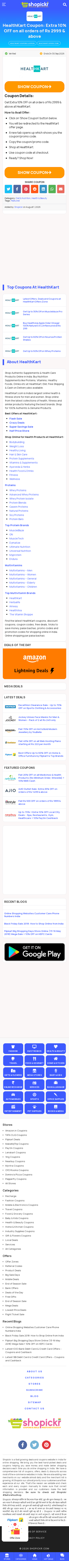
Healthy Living (17, 450)
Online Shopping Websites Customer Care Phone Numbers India (31, 915)
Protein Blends (17, 502)
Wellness (14, 479)
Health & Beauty (39, 198)
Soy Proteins (16, 515)
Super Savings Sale (21, 426)
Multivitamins (13, 565)
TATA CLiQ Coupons (16, 1135)
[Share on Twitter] (8, 189)
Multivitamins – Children (23, 586)
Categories (34, 1377)
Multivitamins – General (22, 578)
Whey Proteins (17, 490)
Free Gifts (10, 1296)
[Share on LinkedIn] (43, 189)
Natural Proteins (18, 510)
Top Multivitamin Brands (20, 593)
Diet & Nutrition (23, 198)
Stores (34, 1383)
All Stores (10, 1183)
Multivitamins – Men (20, 570)
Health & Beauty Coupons (19, 1222)
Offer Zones (11, 1261)
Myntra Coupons (14, 1165)
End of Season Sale (15, 1283)
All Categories (13, 1248)
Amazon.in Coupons (16, 1130)
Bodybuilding (16, 442)
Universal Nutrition (20, 550)
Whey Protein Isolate (21, 498)
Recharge (10, 1196)
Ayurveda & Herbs (19, 466)
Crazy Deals (16, 422)
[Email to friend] (60, 189)
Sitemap (34, 1402)
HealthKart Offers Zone (49, 43)
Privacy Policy (34, 1537)
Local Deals (11, 1240)
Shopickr (18, 207)
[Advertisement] (34, 248)
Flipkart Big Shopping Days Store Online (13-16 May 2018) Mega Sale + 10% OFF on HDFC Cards (32, 932)
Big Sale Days (12, 1274)
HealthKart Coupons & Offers (22, 43)
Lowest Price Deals (15, 1310)
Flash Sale (15, 418)
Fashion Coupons (14, 1200)
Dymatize (14, 542)
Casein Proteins (18, 506)
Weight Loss (16, 446)
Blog (34, 1396)
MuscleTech (16, 538)
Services (10, 1244)
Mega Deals (11, 1305)
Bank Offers (11, 1288)
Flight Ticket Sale (14, 1314)
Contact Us (34, 1408)
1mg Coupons (12, 1156)
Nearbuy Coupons (15, 1161)
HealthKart (15, 598)
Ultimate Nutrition (19, 546)
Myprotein (15, 555)
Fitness (13, 475)
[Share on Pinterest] (26, 189)
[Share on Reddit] (34, 189)
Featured (15, 200)
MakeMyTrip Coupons (16, 1143)
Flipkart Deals (12, 1139)
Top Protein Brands (17, 525)
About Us (34, 1371)
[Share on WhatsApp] (52, 189)
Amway (13, 606)
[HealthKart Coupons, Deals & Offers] (34, 16)
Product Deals (13, 1270)
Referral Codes (13, 1266)
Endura (13, 559)
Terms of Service (34, 1531)
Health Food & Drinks (21, 470)
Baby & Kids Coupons (16, 1218)
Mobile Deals (12, 1279)
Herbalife (14, 602)
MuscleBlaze (16, 530)
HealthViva (15, 610)
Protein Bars (16, 519)
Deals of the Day (14, 1292)
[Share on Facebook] (17, 189)
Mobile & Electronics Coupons (21, 1204)
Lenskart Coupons (15, 1152)
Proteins (10, 485)
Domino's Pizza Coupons (18, 1174)
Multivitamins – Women (22, 574)
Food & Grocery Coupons (19, 1213)
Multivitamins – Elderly (22, 582)
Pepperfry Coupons (15, 1179)
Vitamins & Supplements (23, 462)
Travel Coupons (13, 1209)
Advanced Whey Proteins (24, 494)
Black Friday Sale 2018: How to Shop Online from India (34, 923)
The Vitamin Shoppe (21, 614)
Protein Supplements (21, 458)
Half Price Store (19, 430)
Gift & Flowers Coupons (18, 1235)
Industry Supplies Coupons (19, 1231)
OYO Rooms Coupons (16, 1170)
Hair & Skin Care (18, 454)
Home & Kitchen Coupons (19, 1226)
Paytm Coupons (14, 1148)
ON (11, 534)
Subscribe (34, 1389)
